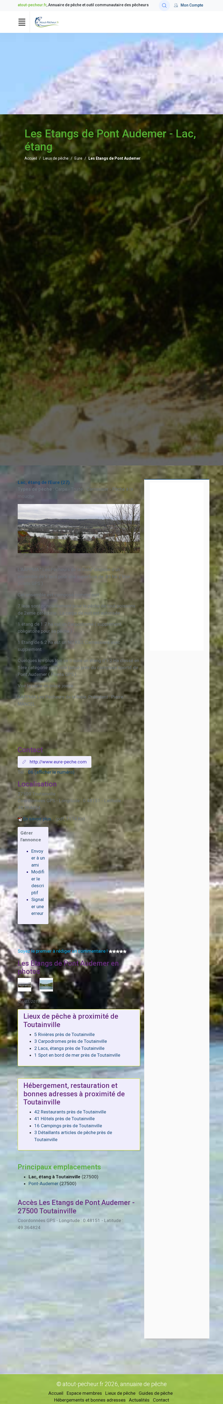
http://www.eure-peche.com (58, 761)
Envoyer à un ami (38, 858)
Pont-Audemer (43, 1183)
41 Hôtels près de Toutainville (64, 1118)
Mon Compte (192, 5)
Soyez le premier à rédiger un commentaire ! (63, 951)
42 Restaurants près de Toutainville (70, 1112)
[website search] (164, 5)
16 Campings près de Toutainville (68, 1125)
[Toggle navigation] (22, 22)
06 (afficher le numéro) (51, 772)
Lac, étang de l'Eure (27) (44, 482)
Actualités (139, 1400)
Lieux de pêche (56, 158)
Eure (78, 158)
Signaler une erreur (37, 906)
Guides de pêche (156, 1393)
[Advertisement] (111, 74)
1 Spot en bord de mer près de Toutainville (77, 1055)
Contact (161, 1400)
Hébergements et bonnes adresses (90, 1400)
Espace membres (84, 1393)
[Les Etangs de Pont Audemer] (46, 984)
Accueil (30, 158)
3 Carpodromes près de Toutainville (70, 1041)
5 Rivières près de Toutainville (64, 1034)
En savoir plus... (38, 818)
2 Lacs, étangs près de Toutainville (69, 1048)
